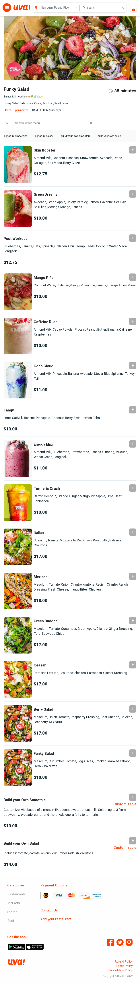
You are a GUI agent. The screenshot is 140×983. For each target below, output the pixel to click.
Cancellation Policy (120, 970)
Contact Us (49, 910)
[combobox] (103, 7)
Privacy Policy (123, 966)
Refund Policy (124, 961)
